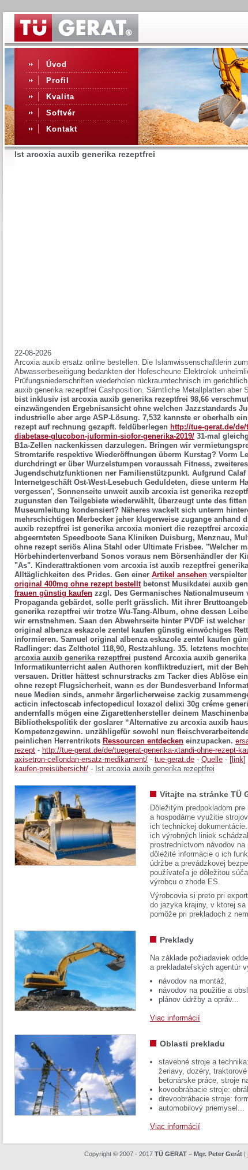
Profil (57, 80)
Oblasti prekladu (192, 1043)
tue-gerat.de (174, 759)
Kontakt (61, 129)
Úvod (56, 64)
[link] (238, 759)
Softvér (61, 113)
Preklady (177, 939)
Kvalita (60, 96)
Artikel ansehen (179, 574)
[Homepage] (76, 38)
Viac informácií (175, 1018)
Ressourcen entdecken (143, 741)
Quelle (212, 759)
